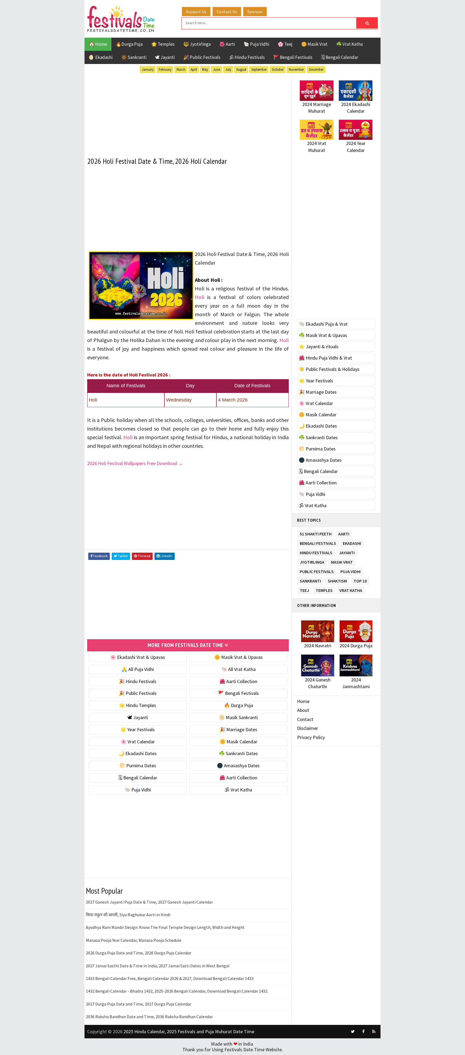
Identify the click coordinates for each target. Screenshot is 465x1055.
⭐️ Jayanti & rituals (319, 346)
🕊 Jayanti (165, 57)
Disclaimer (307, 728)
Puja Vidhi (350, 570)
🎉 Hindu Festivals (137, 681)
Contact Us (227, 11)
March (181, 69)
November (296, 69)
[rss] (374, 1032)
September (259, 69)
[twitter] (353, 1032)
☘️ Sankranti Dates (238, 753)
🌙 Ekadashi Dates (137, 753)
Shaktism (337, 580)
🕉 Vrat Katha (238, 790)
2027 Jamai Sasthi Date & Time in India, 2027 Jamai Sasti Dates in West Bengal (158, 965)
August (241, 69)
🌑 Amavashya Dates (238, 765)
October (278, 69)
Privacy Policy (311, 737)
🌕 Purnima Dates (137, 765)
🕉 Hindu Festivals (247, 57)
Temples (324, 589)
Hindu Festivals (316, 551)
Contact (305, 719)
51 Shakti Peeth (316, 533)
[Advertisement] (187, 112)
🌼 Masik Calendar (238, 741)
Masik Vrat (342, 561)
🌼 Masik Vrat (314, 44)
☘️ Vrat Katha (349, 44)
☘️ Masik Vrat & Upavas (323, 335)
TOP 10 (360, 580)
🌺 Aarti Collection (238, 681)
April (194, 69)
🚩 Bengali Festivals (292, 57)
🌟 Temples (163, 44)
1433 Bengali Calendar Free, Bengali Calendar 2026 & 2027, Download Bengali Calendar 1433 (169, 978)
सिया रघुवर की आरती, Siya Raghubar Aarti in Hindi (128, 914)
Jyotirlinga (312, 561)
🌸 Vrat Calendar (138, 741)
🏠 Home (98, 44)
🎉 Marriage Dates (238, 729)
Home (303, 701)
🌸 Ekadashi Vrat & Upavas (137, 657)
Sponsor (255, 11)
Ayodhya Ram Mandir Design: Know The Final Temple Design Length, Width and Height (165, 927)
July (228, 69)
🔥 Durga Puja (238, 705)
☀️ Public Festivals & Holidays (329, 369)
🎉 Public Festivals (201, 57)
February (165, 69)
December (316, 69)
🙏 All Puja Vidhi (137, 669)
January (148, 69)
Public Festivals (317, 570)
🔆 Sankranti (133, 57)
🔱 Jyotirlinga (197, 44)
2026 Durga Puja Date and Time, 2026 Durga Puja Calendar (138, 952)
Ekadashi (352, 542)
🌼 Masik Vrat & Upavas (238, 657)
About (303, 710)
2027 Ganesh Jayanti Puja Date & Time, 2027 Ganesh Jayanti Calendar (149, 902)
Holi (199, 297)
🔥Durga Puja (129, 44)
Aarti (343, 533)
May (205, 69)
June (216, 69)
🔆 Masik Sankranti (238, 717)
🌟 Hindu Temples (137, 705)
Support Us (196, 11)
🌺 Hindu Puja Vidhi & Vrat (325, 358)
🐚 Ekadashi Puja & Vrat (323, 324)
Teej (304, 589)
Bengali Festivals (318, 542)
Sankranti (310, 580)
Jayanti (347, 551)
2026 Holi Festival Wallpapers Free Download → (135, 463)
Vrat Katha (350, 589)
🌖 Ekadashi (100, 57)
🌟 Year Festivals (137, 729)
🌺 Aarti (227, 44)
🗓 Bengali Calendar (339, 57)
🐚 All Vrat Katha (238, 669)
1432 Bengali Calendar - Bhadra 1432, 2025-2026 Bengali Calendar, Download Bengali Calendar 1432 (176, 991)
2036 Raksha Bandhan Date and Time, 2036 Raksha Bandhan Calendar (149, 1016)
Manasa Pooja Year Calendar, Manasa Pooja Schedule (133, 940)
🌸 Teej (285, 44)
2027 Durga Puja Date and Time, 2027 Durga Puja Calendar (138, 1004)
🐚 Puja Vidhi (256, 44)
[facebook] (363, 1032)
